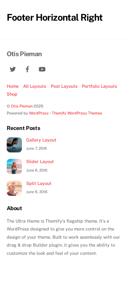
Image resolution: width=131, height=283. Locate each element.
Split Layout (38, 183)
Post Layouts (64, 86)
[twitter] (13, 68)
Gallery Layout (41, 139)
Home (13, 86)
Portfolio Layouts (99, 86)
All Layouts (34, 86)
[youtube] (42, 68)
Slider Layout (40, 161)
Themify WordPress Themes (77, 113)
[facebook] (27, 68)
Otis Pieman (22, 106)
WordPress (39, 113)
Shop (12, 94)
